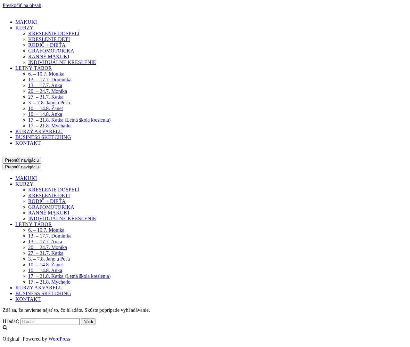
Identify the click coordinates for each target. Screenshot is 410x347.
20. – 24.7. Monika (47, 91)
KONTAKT (28, 143)
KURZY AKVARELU (39, 131)
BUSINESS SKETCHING (43, 137)
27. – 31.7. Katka (45, 97)
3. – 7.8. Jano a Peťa (49, 102)
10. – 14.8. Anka (45, 114)
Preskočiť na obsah (22, 5)
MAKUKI (26, 22)
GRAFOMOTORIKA (51, 50)
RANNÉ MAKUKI (48, 56)
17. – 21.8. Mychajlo (49, 125)
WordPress (59, 339)
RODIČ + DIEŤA (47, 45)
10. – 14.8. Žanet (45, 108)
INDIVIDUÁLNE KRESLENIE (62, 62)
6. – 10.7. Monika (46, 74)
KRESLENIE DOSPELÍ (53, 33)
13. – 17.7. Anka (45, 85)
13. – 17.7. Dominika (49, 79)
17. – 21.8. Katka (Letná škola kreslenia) (69, 120)
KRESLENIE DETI (49, 39)
